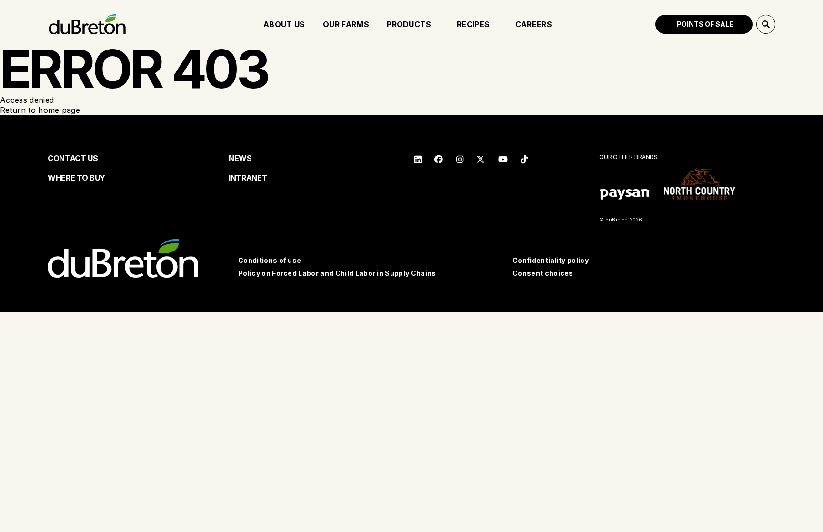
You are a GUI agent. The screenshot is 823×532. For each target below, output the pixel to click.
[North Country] (699, 184)
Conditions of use (269, 260)
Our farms (346, 24)
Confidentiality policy (550, 260)
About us (284, 24)
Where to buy (76, 177)
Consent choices (542, 273)
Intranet (248, 177)
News (240, 158)
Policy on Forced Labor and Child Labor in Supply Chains (337, 273)
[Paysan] (624, 195)
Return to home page (40, 110)
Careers (533, 24)
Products (409, 24)
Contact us (73, 158)
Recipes (473, 24)
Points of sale (705, 24)
